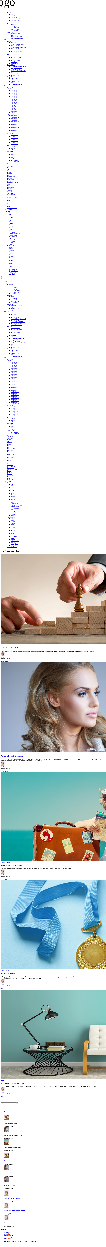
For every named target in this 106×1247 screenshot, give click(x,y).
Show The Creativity (10, 1185)
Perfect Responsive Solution (10, 648)
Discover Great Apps (8, 973)
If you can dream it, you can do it (12, 865)
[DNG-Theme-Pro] (6, 7)
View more (5, 661)
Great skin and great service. (12, 1198)
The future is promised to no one (12, 756)
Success (7, 970)
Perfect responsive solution (11, 1123)
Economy (3, 644)
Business (3, 752)
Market (2, 970)
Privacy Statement (24, 1241)
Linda (2, 657)
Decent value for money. (10, 1222)
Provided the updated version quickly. (14, 1210)
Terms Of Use (32, 1241)
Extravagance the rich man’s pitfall (13, 1083)
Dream (8, 752)
